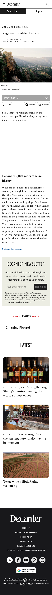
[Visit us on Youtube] (26, 560)
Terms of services (32, 293)
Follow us (32, 104)
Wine (4, 26)
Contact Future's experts (26, 532)
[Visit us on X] (10, 560)
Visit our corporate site (36, 580)
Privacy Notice (35, 295)
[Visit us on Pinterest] (34, 560)
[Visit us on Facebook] (18, 560)
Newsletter (45, 104)
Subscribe (12, 11)
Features (31, 42)
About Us (26, 527)
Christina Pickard (13, 39)
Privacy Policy (26, 541)
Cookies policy (26, 536)
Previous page (16, 249)
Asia (26, 26)
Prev (17, 316)
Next (34, 316)
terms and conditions (26, 545)
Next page (6, 249)
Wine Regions (15, 26)
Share (9, 104)
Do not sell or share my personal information (26, 550)
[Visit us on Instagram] (42, 560)
